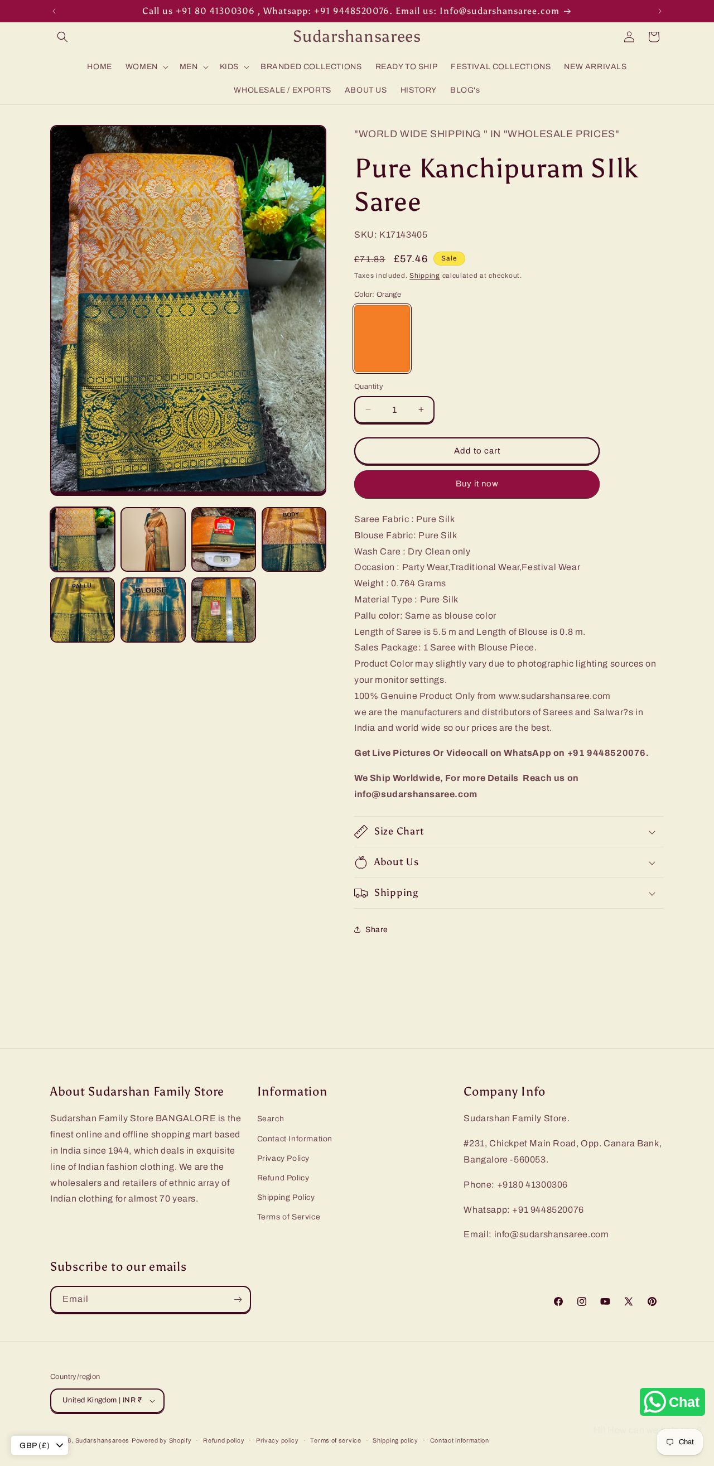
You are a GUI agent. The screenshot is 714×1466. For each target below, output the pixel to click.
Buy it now (477, 483)
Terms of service (335, 1440)
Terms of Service (289, 1217)
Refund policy (223, 1440)
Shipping (424, 275)
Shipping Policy (286, 1197)
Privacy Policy (283, 1158)
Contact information (459, 1440)
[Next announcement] (660, 11)
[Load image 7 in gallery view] (223, 609)
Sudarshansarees (102, 1440)
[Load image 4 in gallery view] (294, 539)
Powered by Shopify (162, 1440)
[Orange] (382, 338)
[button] (62, 37)
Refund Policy (283, 1178)
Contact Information (294, 1139)
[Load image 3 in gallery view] (223, 539)
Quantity (368, 386)
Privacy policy (277, 1440)
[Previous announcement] (54, 11)
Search (270, 1119)
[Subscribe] (237, 1299)
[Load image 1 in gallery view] (82, 539)
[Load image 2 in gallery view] (152, 539)
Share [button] (376, 929)
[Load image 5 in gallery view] (82, 609)
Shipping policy (395, 1440)
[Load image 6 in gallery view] (152, 609)
